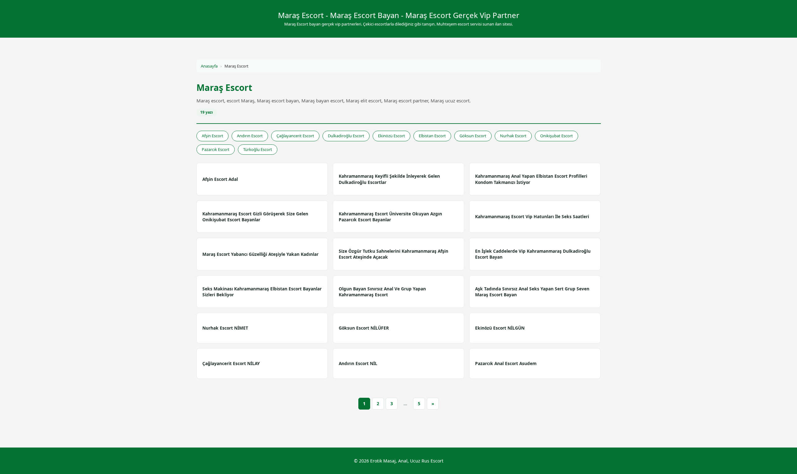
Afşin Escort (212, 135)
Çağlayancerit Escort (295, 135)
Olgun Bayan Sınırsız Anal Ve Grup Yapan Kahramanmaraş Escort (382, 292)
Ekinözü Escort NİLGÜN (500, 328)
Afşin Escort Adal (220, 179)
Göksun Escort (473, 135)
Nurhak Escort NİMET (225, 328)
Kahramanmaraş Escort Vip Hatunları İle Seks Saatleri (532, 216)
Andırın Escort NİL (358, 363)
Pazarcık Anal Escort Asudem (505, 363)
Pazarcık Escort (215, 149)
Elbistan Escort (432, 135)
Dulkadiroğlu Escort (346, 135)
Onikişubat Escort (556, 135)
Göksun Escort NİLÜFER (364, 328)
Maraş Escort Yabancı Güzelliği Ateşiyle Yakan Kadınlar (260, 254)
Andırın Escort (250, 135)
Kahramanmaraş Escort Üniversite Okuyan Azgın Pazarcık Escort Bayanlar (390, 217)
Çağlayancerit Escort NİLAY (231, 363)
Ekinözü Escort (391, 135)
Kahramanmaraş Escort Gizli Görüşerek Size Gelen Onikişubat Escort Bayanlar (255, 217)
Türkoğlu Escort (257, 149)
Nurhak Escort (513, 135)
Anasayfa (209, 66)
